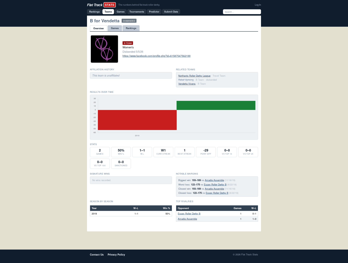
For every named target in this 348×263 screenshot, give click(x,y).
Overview (98, 28)
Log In (258, 4)
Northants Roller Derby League (194, 75)
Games (121, 11)
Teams (108, 11)
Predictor (154, 11)
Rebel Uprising (186, 79)
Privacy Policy (116, 254)
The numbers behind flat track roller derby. (139, 4)
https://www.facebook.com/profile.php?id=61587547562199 (156, 56)
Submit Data (171, 11)
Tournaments (136, 11)
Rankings (94, 11)
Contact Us (97, 254)
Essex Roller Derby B (215, 184)
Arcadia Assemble (214, 180)
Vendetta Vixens (187, 83)
